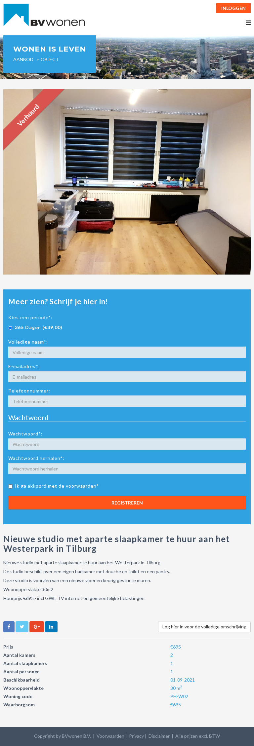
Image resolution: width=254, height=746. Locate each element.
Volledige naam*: (28, 342)
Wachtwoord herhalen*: (36, 458)
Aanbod (23, 59)
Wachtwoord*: (25, 433)
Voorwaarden (110, 736)
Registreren (127, 502)
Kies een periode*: (30, 317)
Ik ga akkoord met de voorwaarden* (57, 486)
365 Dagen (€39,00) (39, 327)
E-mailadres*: (24, 366)
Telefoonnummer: (29, 390)
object (50, 59)
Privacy (136, 736)
